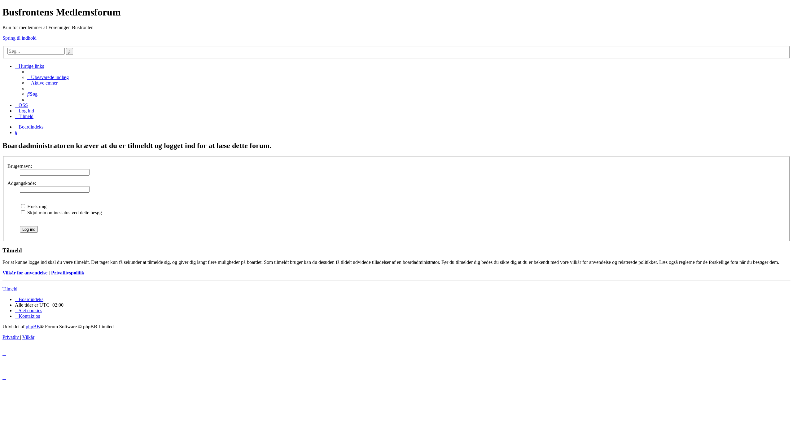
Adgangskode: (21, 183)
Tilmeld (9, 288)
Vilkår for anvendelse (24, 272)
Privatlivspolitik (67, 272)
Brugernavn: (19, 166)
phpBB (33, 326)
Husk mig (36, 206)
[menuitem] (48, 77)
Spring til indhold (19, 38)
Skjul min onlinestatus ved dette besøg (64, 212)
